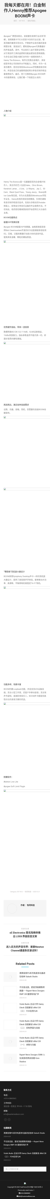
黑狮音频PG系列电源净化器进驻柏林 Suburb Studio (32, 975)
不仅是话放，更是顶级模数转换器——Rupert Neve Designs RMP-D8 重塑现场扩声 (32, 990)
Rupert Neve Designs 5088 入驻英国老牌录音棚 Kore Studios (32, 1058)
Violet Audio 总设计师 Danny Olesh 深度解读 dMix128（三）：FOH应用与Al (31, 1007)
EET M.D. (20, 892)
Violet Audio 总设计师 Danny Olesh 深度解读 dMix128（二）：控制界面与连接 (31, 1024)
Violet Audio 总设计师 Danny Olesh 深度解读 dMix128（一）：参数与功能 (31, 1041)
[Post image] (10, 977)
